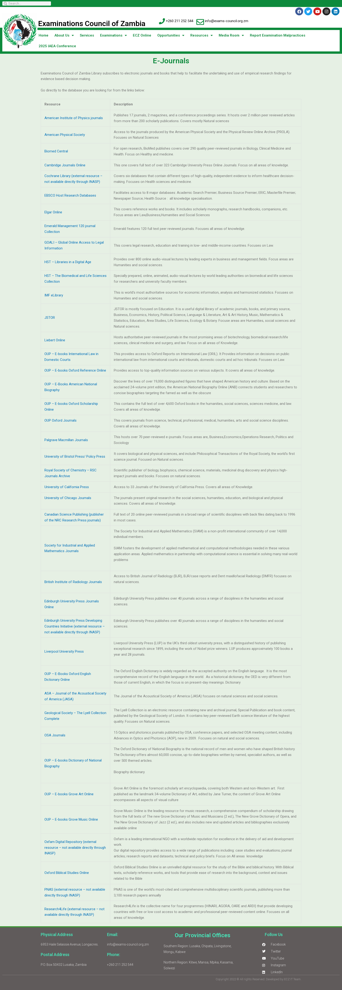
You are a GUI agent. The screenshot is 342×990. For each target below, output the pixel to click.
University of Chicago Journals (67, 498)
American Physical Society (64, 135)
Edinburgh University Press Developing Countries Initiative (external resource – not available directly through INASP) (74, 626)
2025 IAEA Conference (57, 46)
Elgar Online (53, 212)
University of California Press (66, 487)
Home (43, 35)
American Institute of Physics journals (73, 118)
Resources (199, 35)
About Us (61, 35)
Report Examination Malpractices (277, 35)
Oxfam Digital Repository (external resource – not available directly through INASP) (75, 848)
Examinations (111, 35)
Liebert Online (54, 340)
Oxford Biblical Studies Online (66, 873)
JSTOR (49, 317)
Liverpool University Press (64, 651)
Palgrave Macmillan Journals (66, 440)
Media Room (229, 35)
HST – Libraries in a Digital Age (67, 262)
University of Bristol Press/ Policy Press (74, 456)
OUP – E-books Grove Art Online (69, 794)
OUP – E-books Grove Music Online (71, 819)
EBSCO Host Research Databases (70, 195)
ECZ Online (142, 35)
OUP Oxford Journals (60, 420)
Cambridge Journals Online (64, 165)
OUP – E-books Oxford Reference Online (75, 370)
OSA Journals (54, 735)
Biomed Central (56, 151)
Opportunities (168, 35)
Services (87, 35)
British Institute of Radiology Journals (73, 582)
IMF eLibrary (53, 295)
